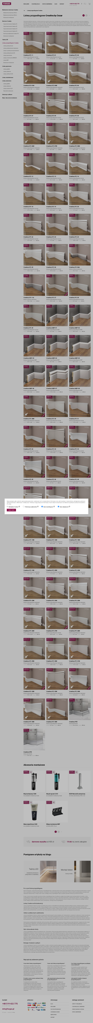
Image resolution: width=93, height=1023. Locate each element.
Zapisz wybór (11, 510)
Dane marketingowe (49, 507)
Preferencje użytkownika (32, 507)
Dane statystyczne (65, 507)
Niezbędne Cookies (14, 507)
